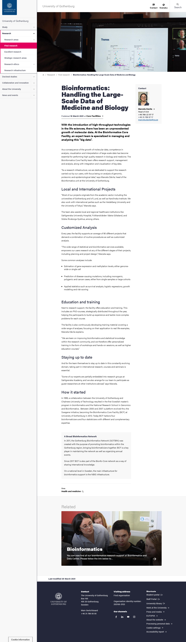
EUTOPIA (150, 615)
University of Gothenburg (15, 21)
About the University (11, 88)
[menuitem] (153, 6)
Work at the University (156, 607)
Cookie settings (153, 627)
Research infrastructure (15, 70)
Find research (10, 45)
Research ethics (11, 64)
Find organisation (122, 595)
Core (93, 116)
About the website (155, 619)
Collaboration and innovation (15, 82)
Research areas (11, 39)
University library (155, 603)
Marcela (145, 109)
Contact (153, 7)
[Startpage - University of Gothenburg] (18, 9)
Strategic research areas (15, 57)
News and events (10, 95)
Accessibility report (155, 631)
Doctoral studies (9, 76)
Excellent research (12, 51)
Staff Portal (153, 598)
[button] (178, 6)
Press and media (154, 611)
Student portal (154, 594)
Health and (71, 491)
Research (6, 33)
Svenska (163, 7)
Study (4, 27)
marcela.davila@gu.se (148, 119)
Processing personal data (158, 623)
